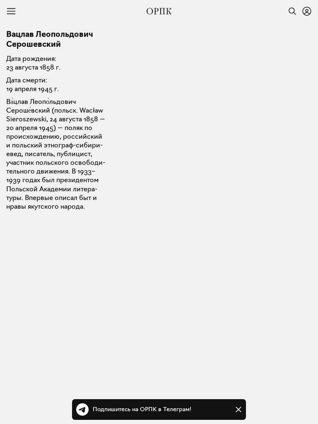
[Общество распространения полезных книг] (159, 11)
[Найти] (290, 11)
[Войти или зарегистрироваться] (307, 11)
